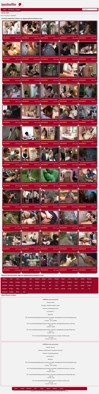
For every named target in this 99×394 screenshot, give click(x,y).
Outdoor (82, 285)
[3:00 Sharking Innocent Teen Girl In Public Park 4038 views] (68, 253)
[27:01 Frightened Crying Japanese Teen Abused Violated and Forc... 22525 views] (30, 42)
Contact (61, 388)
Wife (24, 291)
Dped (50, 282)
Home (4, 9)
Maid (31, 285)
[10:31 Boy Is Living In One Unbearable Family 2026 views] (87, 63)
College (11, 282)
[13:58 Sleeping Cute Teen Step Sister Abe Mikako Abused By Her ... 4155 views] (87, 232)
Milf (50, 285)
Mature (43, 285)
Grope (76, 282)
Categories (17, 9)
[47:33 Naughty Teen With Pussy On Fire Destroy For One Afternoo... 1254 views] (87, 169)
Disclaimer (29, 388)
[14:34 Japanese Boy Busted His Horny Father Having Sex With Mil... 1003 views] (30, 84)
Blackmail (37, 278)
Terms (16, 388)
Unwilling (11, 291)
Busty (76, 278)
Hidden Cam (89, 282)
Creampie (17, 282)
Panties (89, 285)
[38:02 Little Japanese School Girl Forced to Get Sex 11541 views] (49, 211)
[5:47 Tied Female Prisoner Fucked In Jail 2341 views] (11, 190)
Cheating (89, 278)
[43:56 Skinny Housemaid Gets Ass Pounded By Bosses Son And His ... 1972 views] (68, 169)
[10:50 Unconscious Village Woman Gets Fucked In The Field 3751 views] (30, 169)
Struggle (69, 288)
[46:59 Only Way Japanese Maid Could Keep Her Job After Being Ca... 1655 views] (30, 148)
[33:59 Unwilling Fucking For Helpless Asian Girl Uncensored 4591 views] (11, 42)
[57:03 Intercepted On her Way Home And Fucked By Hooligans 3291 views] (87, 21)
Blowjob (43, 278)
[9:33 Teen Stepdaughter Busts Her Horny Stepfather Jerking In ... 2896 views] (87, 84)
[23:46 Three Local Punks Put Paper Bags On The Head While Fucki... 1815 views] (11, 169)
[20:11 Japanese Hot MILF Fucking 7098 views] (87, 105)
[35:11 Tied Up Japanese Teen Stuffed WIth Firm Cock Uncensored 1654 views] (11, 84)
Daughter (37, 282)
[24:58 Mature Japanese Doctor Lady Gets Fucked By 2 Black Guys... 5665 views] (11, 21)
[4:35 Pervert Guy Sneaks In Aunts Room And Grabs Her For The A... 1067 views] (49, 169)
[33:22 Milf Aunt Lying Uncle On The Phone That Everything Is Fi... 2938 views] (68, 42)
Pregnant (11, 288)
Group (82, 282)
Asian (17, 278)
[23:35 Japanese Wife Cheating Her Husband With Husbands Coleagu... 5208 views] (11, 126)
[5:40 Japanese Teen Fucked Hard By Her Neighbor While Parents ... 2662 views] (49, 63)
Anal (11, 278)
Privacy (22, 388)
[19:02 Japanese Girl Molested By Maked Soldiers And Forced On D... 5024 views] (11, 63)
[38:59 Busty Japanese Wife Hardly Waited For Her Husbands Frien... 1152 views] (11, 232)
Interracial (11, 285)
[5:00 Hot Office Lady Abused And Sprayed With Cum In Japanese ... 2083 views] (49, 42)
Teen (83, 288)
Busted (82, 278)
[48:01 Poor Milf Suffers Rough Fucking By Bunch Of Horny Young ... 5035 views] (30, 190)
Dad (31, 282)
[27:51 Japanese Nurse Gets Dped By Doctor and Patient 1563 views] (68, 126)
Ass (24, 278)
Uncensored (4, 291)
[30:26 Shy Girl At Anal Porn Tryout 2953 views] (87, 126)
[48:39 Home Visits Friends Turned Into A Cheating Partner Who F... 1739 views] (30, 63)
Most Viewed (11, 9)
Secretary (37, 288)
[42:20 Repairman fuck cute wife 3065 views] (49, 21)
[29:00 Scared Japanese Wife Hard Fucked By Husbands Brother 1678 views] (49, 84)
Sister (50, 288)
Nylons (76, 285)
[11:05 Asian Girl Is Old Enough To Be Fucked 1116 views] (49, 105)
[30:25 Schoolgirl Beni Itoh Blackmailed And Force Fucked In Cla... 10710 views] (68, 190)
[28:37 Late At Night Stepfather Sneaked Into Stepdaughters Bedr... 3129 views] (87, 148)
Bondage (57, 278)
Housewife (4, 285)
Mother (63, 285)
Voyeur (17, 291)
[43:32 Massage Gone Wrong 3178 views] (87, 211)
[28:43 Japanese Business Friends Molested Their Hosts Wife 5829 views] (49, 232)
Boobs (63, 278)
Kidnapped (24, 285)
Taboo (76, 288)
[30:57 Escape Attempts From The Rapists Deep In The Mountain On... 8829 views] (68, 232)
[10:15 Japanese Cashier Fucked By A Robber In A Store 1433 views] (68, 63)
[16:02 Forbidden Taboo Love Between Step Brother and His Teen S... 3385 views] (30, 21)
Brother (50, 278)
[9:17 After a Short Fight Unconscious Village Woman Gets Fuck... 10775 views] (11, 211)
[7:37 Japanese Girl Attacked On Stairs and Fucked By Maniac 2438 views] (68, 21)
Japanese (17, 285)
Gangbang (69, 282)
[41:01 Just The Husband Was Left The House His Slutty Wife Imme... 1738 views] (30, 232)
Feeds (42, 388)
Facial (56, 282)
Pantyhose (4, 288)
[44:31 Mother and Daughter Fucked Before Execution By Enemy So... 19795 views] (11, 253)
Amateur (5, 278)
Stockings (63, 288)
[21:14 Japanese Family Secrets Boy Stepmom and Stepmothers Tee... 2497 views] (49, 253)
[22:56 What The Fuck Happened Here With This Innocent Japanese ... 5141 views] (30, 253)
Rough (30, 288)
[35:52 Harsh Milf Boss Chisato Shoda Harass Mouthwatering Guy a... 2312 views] (49, 190)
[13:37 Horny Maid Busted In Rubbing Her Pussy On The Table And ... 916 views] (30, 126)
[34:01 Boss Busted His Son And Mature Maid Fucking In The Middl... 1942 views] (11, 105)
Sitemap (48, 388)
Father (63, 282)
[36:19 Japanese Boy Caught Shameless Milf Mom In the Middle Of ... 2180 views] (49, 126)
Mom (57, 285)
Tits (89, 288)
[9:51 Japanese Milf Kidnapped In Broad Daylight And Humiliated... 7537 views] (30, 211)
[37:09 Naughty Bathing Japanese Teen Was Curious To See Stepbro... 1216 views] (11, 148)
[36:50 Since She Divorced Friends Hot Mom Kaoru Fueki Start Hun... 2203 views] (68, 105)
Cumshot (24, 282)
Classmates (4, 282)
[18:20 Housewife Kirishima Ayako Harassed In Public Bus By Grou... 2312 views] (49, 148)
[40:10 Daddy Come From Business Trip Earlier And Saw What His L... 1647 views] (30, 105)
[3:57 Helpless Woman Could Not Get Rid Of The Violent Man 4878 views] (87, 190)
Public (17, 288)
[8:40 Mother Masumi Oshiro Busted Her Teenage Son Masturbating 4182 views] (68, 84)
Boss (69, 278)
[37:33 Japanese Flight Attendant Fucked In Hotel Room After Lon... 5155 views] (68, 148)
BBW (31, 278)
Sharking (44, 288)
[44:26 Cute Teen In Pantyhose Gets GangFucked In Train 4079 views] (68, 211)
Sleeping (57, 288)
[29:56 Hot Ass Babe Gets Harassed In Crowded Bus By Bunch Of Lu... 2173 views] (87, 253)
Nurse (69, 285)
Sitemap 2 (55, 388)
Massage (37, 285)
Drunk (43, 282)
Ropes (24, 288)
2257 (35, 388)
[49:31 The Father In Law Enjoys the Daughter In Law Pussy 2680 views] (87, 42)
